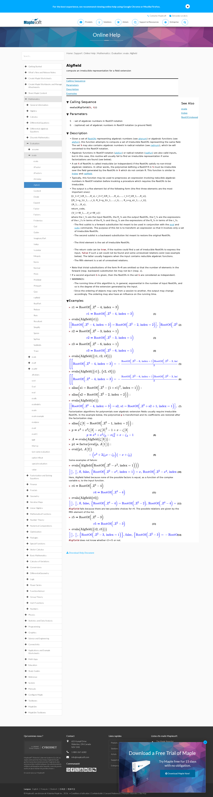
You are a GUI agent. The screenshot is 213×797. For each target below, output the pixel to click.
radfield (37, 297)
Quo (36, 291)
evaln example (38, 416)
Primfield (37, 280)
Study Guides (34, 671)
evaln (34, 410)
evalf (34, 363)
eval (33, 392)
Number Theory (37, 520)
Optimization (35, 531)
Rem (36, 315)
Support (78, 53)
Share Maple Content (37, 93)
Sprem (36, 333)
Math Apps (33, 659)
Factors (37, 214)
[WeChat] (94, 770)
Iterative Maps (36, 502)
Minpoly (37, 256)
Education (32, 665)
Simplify (37, 327)
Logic (32, 579)
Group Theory (36, 597)
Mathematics (34, 99)
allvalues (35, 374)
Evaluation (34, 143)
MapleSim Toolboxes (37, 712)
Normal (37, 268)
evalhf (34, 368)
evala (34, 155)
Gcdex (36, 232)
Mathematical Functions (40, 514)
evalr (34, 428)
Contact (70, 736)
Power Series (36, 585)
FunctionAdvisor (37, 591)
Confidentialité (97, 793)
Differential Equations (39, 122)
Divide (36, 197)
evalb (34, 398)
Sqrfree (37, 339)
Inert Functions (37, 603)
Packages (34, 537)
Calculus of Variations (39, 561)
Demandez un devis (180, 16)
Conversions (36, 567)
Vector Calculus (37, 549)
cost (34, 380)
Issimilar (37, 250)
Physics (31, 614)
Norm (36, 262)
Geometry (34, 496)
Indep (36, 244)
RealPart (37, 303)
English (35, 789)
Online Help (89, 53)
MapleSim (32, 706)
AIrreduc (37, 179)
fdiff (33, 440)
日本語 (62, 789)
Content (37, 191)
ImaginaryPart (40, 238)
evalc (34, 357)
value (34, 469)
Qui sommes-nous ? (33, 736)
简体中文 (71, 789)
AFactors (38, 173)
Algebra (33, 111)
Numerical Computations (41, 526)
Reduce (37, 309)
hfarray (35, 446)
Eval (34, 386)
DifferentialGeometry (39, 573)
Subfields (37, 345)
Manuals (32, 689)
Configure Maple (35, 694)
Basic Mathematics (38, 555)
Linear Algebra (36, 508)
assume (35, 149)
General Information (39, 105)
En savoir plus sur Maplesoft (34, 773)
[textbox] (95, 307)
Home (69, 53)
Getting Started (35, 66)
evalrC (35, 434)
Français (44, 789)
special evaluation (39, 463)
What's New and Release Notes (42, 72)
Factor (36, 208)
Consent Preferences (112, 793)
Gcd (35, 226)
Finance (33, 484)
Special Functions (37, 543)
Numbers (34, 609)
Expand (37, 202)
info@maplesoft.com (80, 757)
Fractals (33, 490)
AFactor (37, 167)
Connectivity (34, 644)
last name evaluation (41, 451)
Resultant (38, 321)
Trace (36, 351)
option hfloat (37, 457)
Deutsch (53, 789)
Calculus (34, 117)
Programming (34, 626)
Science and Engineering (38, 638)
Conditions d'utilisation (80, 793)
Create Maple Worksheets (40, 78)
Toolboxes (32, 700)
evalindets (36, 404)
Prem (36, 274)
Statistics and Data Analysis (40, 620)
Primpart (37, 285)
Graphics (32, 632)
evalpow (35, 422)
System (31, 683)
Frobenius (38, 220)
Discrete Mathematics (39, 137)
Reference (32, 677)
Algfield (37, 185)
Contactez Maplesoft (158, 16)
